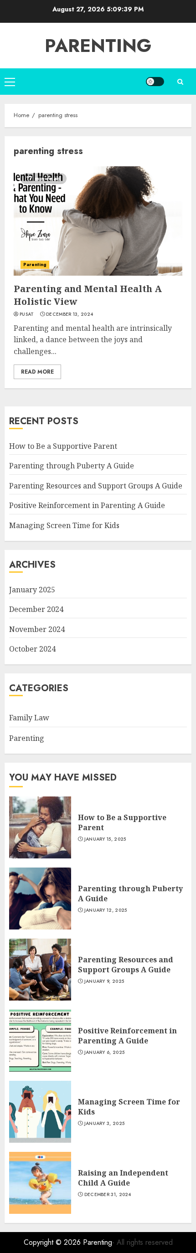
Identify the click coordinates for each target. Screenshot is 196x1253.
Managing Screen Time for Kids (64, 525)
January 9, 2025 (104, 981)
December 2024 (36, 609)
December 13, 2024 (69, 314)
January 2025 (32, 590)
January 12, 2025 (105, 910)
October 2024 (32, 649)
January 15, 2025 (105, 839)
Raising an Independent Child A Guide (123, 1178)
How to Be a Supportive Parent (63, 446)
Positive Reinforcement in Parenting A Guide (87, 505)
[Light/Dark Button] (155, 81)
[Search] (180, 82)
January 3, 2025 (104, 1123)
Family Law (29, 718)
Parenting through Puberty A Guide (71, 466)
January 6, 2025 (104, 1052)
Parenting (98, 45)
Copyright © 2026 (53, 1242)
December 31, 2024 (107, 1194)
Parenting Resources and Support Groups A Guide (95, 486)
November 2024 (37, 629)
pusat (27, 314)
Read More (37, 372)
